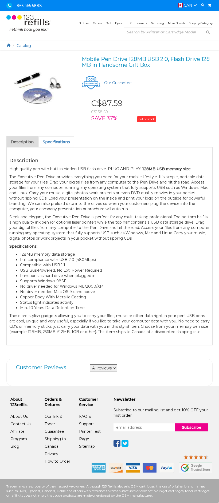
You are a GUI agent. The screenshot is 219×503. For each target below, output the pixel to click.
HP (129, 23)
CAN (188, 5)
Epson (119, 23)
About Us (19, 416)
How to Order (57, 461)
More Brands (176, 23)
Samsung (157, 23)
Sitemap (87, 446)
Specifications (56, 141)
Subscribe (191, 427)
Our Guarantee (118, 82)
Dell (108, 23)
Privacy (51, 453)
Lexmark (141, 23)
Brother (84, 23)
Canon (97, 23)
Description (22, 141)
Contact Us (20, 424)
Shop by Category (201, 23)
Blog (14, 446)
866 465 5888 (29, 5)
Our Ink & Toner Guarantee (54, 424)
